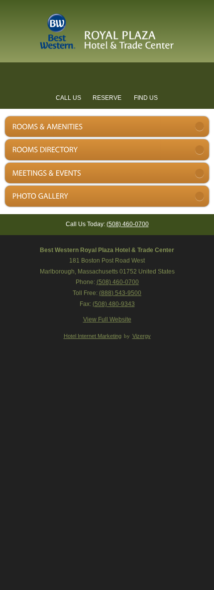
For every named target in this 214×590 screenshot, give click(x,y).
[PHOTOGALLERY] (107, 196)
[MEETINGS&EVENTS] (107, 173)
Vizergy (141, 336)
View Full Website (107, 319)
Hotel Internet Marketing (92, 336)
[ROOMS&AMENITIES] (107, 126)
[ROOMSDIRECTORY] (107, 149)
